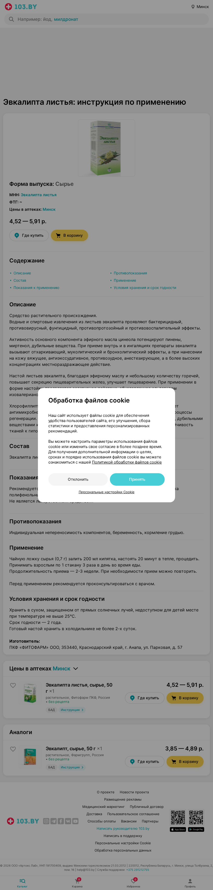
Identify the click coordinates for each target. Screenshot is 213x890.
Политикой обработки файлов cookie (127, 462)
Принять (137, 479)
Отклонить (78, 479)
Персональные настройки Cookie (107, 492)
